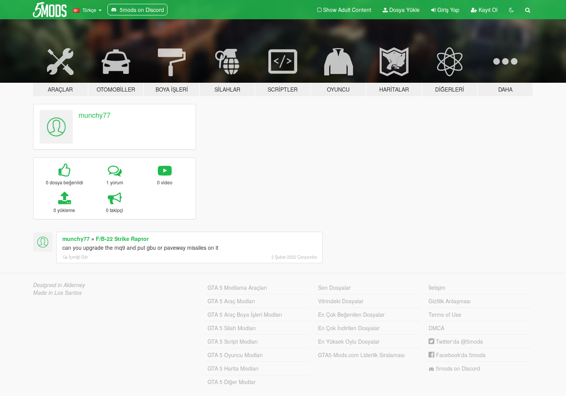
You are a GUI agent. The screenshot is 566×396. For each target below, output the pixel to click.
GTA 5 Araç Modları (231, 301)
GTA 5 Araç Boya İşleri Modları (245, 314)
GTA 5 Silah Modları (232, 328)
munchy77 (95, 115)
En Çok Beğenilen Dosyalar (351, 314)
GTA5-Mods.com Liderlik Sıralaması (361, 355)
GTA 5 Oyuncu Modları (235, 355)
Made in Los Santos (57, 292)
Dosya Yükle (404, 9)
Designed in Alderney (59, 285)
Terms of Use (445, 314)
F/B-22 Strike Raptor (122, 238)
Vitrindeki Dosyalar (340, 301)
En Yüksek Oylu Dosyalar (349, 341)
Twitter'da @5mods (458, 341)
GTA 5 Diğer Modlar (232, 382)
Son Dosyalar (334, 287)
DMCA (436, 328)
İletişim (437, 287)
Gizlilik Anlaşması (450, 301)
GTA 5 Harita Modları (233, 368)
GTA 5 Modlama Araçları (237, 287)
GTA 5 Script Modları (233, 341)
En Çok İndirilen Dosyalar (349, 328)
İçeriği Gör (78, 257)
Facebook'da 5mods (460, 355)
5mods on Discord (457, 368)
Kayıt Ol (487, 9)
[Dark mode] (511, 9)
